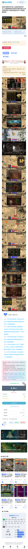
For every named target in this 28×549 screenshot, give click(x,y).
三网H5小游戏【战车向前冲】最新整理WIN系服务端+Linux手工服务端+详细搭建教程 (7, 501)
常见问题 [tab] (15, 53)
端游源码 (22, 472)
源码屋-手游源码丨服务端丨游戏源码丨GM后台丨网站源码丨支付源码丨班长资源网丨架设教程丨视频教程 (14, 375)
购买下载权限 (6, 47)
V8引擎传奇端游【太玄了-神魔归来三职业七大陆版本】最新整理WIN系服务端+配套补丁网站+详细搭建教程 (14, 347)
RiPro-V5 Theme (14, 542)
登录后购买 (14, 403)
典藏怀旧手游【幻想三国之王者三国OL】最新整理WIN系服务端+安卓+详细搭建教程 (20, 501)
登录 (22, 2)
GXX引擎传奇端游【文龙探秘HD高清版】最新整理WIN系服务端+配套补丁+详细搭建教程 (14, 354)
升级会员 (23, 37)
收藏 (17, 422)
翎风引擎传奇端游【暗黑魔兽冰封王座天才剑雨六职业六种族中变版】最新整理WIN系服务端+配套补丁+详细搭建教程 (14, 330)
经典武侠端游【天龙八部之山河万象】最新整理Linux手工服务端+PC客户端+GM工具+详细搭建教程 (20, 477)
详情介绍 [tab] (6, 53)
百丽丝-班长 (5, 424)
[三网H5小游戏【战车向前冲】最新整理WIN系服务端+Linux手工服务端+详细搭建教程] (7, 490)
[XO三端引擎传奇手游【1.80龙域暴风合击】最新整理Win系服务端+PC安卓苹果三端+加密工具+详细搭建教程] (7, 465)
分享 (12, 422)
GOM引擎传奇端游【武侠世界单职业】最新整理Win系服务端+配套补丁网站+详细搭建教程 (14, 339)
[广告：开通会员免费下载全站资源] (14, 62)
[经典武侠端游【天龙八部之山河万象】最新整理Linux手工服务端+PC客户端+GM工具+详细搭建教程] (20, 465)
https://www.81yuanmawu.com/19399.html (14, 376)
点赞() (23, 422)
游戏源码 (8, 472)
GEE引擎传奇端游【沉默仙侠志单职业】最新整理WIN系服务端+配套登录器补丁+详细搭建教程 (14, 321)
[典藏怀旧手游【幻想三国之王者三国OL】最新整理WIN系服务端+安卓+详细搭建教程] (20, 490)
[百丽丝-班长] (2, 482)
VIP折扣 (14, 392)
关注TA (11, 481)
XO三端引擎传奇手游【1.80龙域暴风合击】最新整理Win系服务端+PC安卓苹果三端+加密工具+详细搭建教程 (7, 477)
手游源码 (9, 31)
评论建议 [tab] (7, 56)
